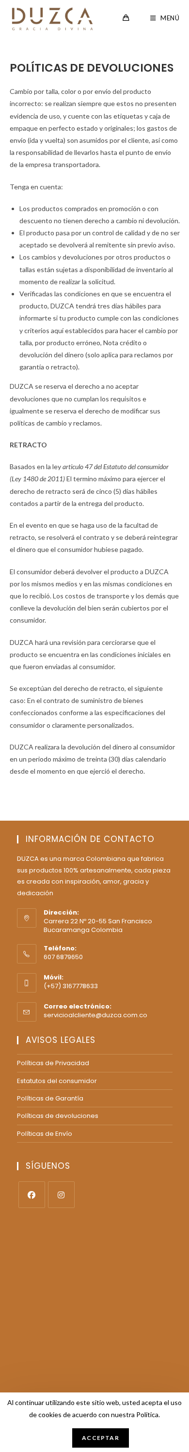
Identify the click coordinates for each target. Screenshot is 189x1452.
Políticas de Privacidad (53, 1063)
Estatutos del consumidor (57, 1080)
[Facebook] (31, 1194)
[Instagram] (61, 1194)
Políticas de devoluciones (57, 1115)
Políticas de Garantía (50, 1098)
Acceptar (100, 1437)
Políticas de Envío (44, 1133)
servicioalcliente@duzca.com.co (95, 1015)
